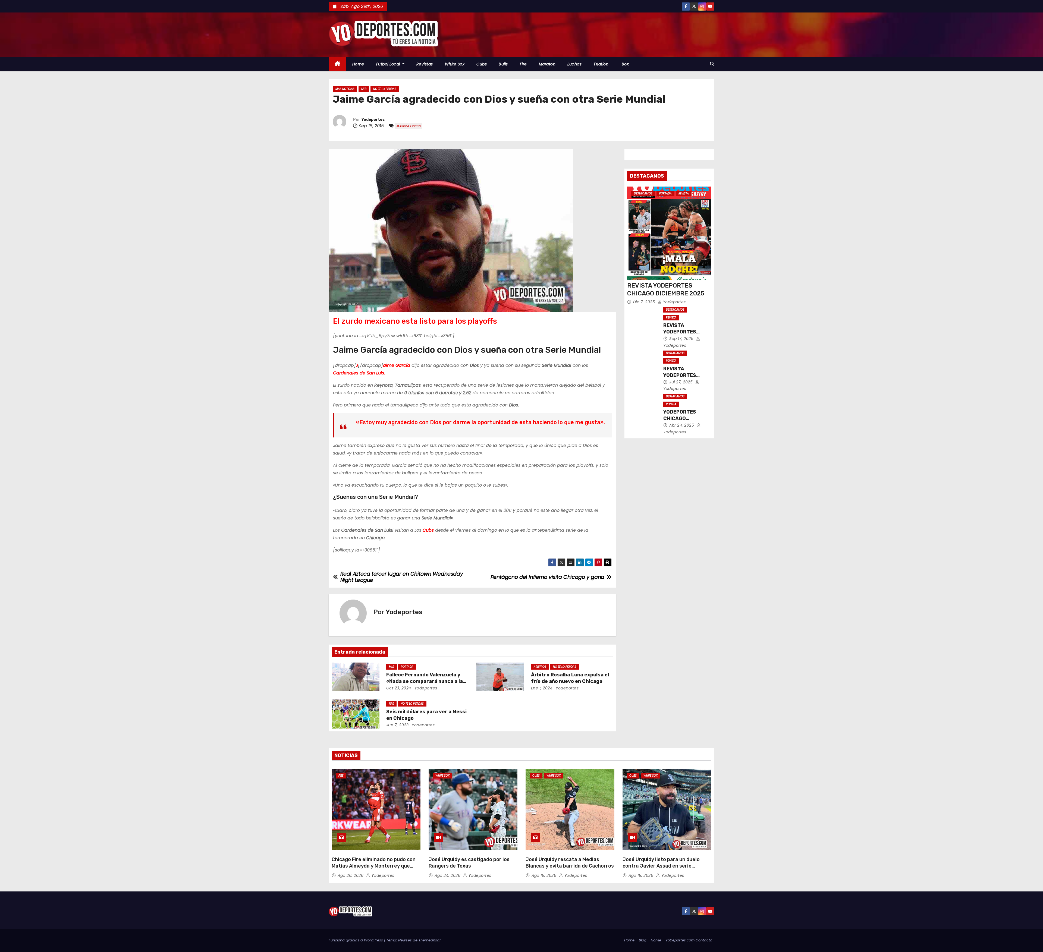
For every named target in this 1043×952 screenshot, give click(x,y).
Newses (405, 940)
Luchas (574, 64)
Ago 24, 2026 (448, 875)
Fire (523, 64)
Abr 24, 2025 (682, 425)
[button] (712, 64)
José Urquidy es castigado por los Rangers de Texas (469, 862)
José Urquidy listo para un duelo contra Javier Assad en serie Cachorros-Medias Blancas (661, 865)
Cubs (481, 64)
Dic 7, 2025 (644, 302)
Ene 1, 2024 (542, 688)
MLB (363, 89)
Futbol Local (388, 64)
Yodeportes (373, 119)
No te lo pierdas (384, 89)
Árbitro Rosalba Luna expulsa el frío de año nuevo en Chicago (570, 678)
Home (358, 64)
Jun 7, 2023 (397, 725)
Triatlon (600, 64)
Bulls (503, 64)
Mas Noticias (344, 89)
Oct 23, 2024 (398, 688)
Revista (683, 193)
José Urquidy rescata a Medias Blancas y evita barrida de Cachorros (570, 862)
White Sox (455, 64)
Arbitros (540, 667)
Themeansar (430, 940)
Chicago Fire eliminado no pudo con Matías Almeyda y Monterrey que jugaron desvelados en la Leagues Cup (374, 869)
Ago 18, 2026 (642, 875)
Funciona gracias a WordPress (356, 940)
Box (624, 64)
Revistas (424, 64)
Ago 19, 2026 (545, 875)
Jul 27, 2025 (681, 382)
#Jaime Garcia (409, 126)
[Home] (337, 64)
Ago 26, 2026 (351, 875)
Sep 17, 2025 (682, 338)
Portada (407, 667)
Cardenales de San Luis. (359, 373)
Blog (642, 940)
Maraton (547, 64)
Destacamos (643, 193)
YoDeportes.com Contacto (688, 940)
